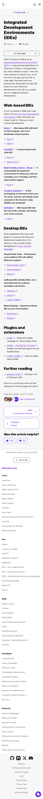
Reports (5, 745)
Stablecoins (6, 563)
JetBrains (12, 291)
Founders (5, 645)
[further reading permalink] (3, 368)
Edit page (24, 44)
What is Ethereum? (9, 485)
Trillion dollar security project (13, 750)
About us (21, 764)
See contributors (27, 399)
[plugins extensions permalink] (3, 330)
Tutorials (5, 608)
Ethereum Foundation (10, 686)
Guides (4, 544)
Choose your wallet (9, 549)
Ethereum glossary (9, 530)
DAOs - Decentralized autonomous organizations (21, 576)
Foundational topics (9, 631)
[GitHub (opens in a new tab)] (12, 758)
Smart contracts (8, 503)
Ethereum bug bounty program (14, 681)
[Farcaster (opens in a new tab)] (18, 758)
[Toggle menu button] (39, 4)
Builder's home (8, 604)
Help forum (13, 162)
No (24, 440)
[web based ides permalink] (3, 105)
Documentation (8, 613)
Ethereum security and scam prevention (17, 517)
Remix (8, 128)
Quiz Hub (5, 521)
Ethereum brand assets (22, 768)
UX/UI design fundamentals (12, 636)
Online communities (9, 663)
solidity (11, 338)
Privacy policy (21, 780)
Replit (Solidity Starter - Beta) (19, 167)
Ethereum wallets (8, 494)
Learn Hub (6, 480)
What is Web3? (8, 499)
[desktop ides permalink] (3, 228)
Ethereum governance (10, 741)
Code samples (14, 269)
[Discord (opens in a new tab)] (31, 758)
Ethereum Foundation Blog (13, 690)
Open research (8, 732)
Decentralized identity (10, 581)
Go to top (23, 460)
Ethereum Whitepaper (10, 713)
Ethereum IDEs (14, 374)
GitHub (11, 274)
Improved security (9, 722)
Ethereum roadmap (9, 718)
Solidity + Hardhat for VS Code (22, 345)
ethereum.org (9, 468)
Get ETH (5, 553)
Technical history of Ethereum (13, 727)
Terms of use (21, 784)
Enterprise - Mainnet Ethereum (15, 640)
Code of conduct (21, 772)
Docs (10, 139)
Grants (4, 627)
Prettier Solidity (15, 356)
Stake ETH (6, 585)
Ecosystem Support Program (14, 695)
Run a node (6, 512)
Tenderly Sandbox (14, 190)
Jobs (22, 776)
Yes (11, 440)
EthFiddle (9, 208)
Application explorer (10, 558)
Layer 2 (5, 590)
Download (12, 313)
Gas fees (5, 508)
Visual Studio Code (16, 265)
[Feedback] (38, 794)
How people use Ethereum (12, 526)
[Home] (3, 4)
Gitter (10, 143)
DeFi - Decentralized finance (13, 572)
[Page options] (16, 44)
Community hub (8, 659)
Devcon (6, 700)
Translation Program (10, 677)
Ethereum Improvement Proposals (15, 736)
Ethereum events (8, 668)
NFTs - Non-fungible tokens (13, 567)
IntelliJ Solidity (14, 300)
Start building (7, 617)
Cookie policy (21, 788)
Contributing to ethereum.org (13, 672)
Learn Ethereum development (13, 622)
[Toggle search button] (34, 4)
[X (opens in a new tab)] (24, 758)
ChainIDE (9, 149)
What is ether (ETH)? (10, 490)
